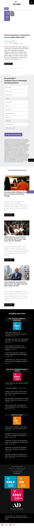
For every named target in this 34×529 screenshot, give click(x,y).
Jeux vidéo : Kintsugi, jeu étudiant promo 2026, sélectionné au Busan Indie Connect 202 (16, 456)
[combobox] (15, 91)
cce (11, 43)
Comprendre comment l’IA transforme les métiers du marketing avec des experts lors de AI (16, 442)
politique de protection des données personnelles (13, 161)
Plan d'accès (13, 517)
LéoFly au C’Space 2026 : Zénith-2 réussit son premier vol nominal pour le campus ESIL (16, 393)
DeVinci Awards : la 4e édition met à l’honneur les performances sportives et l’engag (15, 347)
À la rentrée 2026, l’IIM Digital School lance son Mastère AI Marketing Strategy (15, 194)
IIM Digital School (17, 415)
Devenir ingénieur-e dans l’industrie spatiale (16, 383)
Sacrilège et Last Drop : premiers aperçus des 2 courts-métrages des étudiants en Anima (16, 435)
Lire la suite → (8, 63)
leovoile (21, 43)
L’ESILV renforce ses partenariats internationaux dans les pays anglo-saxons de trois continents (15, 239)
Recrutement (17, 473)
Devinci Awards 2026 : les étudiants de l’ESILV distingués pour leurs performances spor (16, 406)
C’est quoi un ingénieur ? (11, 388)
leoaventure (15, 43)
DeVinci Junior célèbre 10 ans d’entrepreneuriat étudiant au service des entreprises (16, 333)
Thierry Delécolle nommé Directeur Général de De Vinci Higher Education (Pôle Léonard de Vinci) (16, 283)
